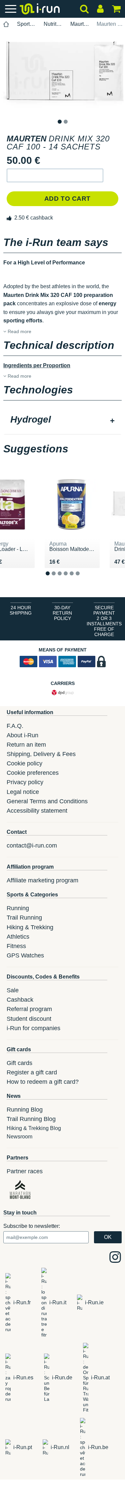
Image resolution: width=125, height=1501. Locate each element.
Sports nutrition (26, 24)
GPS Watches (25, 955)
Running (18, 908)
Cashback (20, 999)
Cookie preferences (33, 772)
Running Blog (25, 1109)
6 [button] (82, 578)
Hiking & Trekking (30, 927)
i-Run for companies (33, 1028)
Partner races (25, 1171)
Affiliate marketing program (42, 880)
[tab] (62, 420)
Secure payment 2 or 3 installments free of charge (104, 621)
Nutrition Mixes (53, 24)
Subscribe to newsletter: (31, 1226)
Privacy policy (25, 782)
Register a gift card (32, 1072)
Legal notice (23, 792)
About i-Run (22, 735)
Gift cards (19, 1063)
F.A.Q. (15, 726)
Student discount (29, 1018)
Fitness (16, 946)
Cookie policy (24, 763)
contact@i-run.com (32, 845)
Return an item (26, 744)
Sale (13, 990)
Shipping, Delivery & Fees (41, 754)
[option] (62, 74)
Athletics (18, 936)
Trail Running (24, 917)
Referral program (29, 1009)
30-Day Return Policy (62, 613)
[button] (55, 175)
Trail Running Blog (31, 1119)
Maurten (79, 24)
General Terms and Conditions (47, 801)
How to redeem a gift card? (43, 1081)
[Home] (6, 24)
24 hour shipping (21, 610)
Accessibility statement (37, 810)
